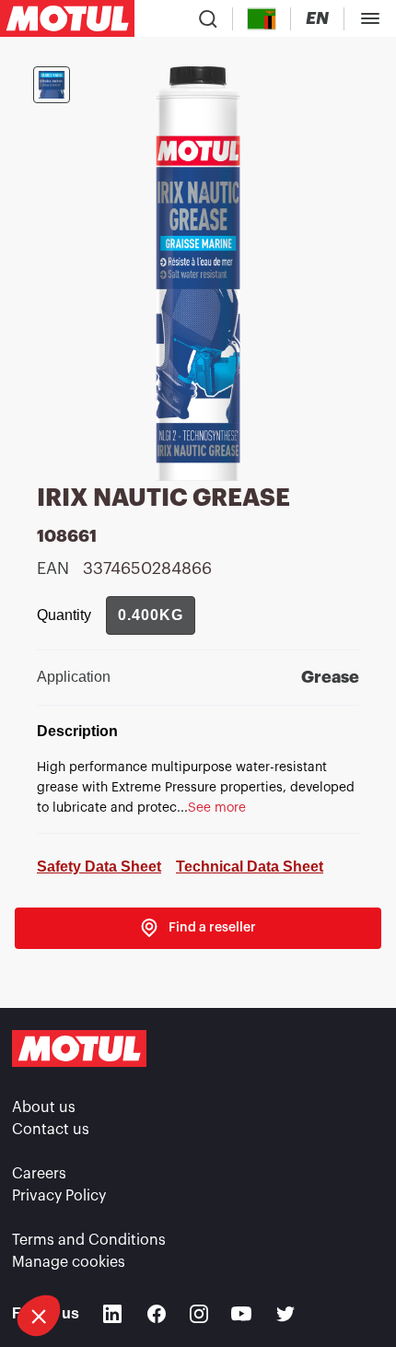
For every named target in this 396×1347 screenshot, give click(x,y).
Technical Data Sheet (249, 866)
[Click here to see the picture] (51, 84)
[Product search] (208, 18)
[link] (198, 928)
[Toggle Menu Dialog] (370, 18)
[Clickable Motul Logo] (67, 18)
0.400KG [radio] (150, 615)
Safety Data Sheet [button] (99, 866)
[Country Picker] (262, 18)
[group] (150, 615)
